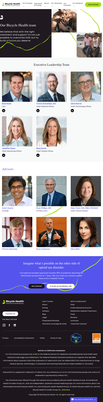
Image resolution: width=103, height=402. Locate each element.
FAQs (72, 304)
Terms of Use (55, 338)
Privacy (5, 338)
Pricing (45, 308)
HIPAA (42, 338)
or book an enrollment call (60, 286)
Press (72, 314)
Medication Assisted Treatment (83, 311)
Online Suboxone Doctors (80, 308)
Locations (74, 320)
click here (66, 390)
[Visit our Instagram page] (4, 325)
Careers (45, 311)
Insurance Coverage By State (54, 324)
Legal (44, 317)
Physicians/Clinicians (50, 320)
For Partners (67, 4)
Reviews (73, 317)
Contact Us (10, 314)
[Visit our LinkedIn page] (14, 325)
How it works (47, 301)
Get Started (93, 4)
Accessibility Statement (24, 338)
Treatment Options (78, 324)
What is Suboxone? (78, 301)
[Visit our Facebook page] (9, 325)
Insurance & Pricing (38, 4)
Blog (44, 314)
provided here (33, 357)
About (44, 304)
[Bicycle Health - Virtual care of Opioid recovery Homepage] (11, 4)
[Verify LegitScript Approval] (76, 338)
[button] (27, 4)
